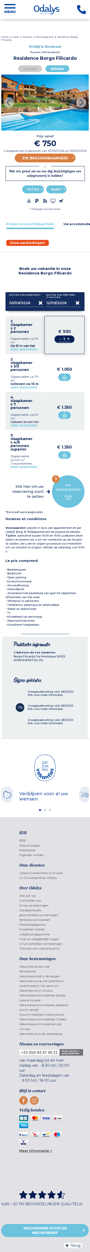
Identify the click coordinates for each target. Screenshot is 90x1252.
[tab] (29, 224)
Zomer (30, 68)
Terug (75, 1245)
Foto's (33, 189)
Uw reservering (68, 484)
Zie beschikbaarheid (45, 158)
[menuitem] (45, 840)
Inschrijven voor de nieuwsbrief (45, 1230)
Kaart (56, 189)
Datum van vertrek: (61, 296)
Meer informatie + (35, 1151)
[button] (45, 209)
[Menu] (10, 9)
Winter (57, 68)
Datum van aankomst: (25, 295)
